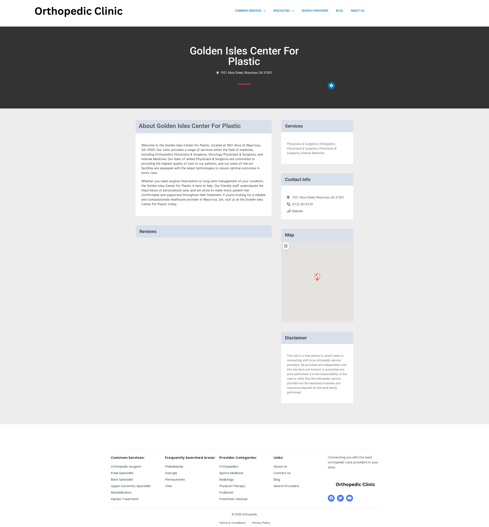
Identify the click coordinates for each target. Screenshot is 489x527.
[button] (317, 277)
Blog (339, 10)
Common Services (248, 10)
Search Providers (315, 10)
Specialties (281, 10)
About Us (357, 10)
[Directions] (331, 85)
